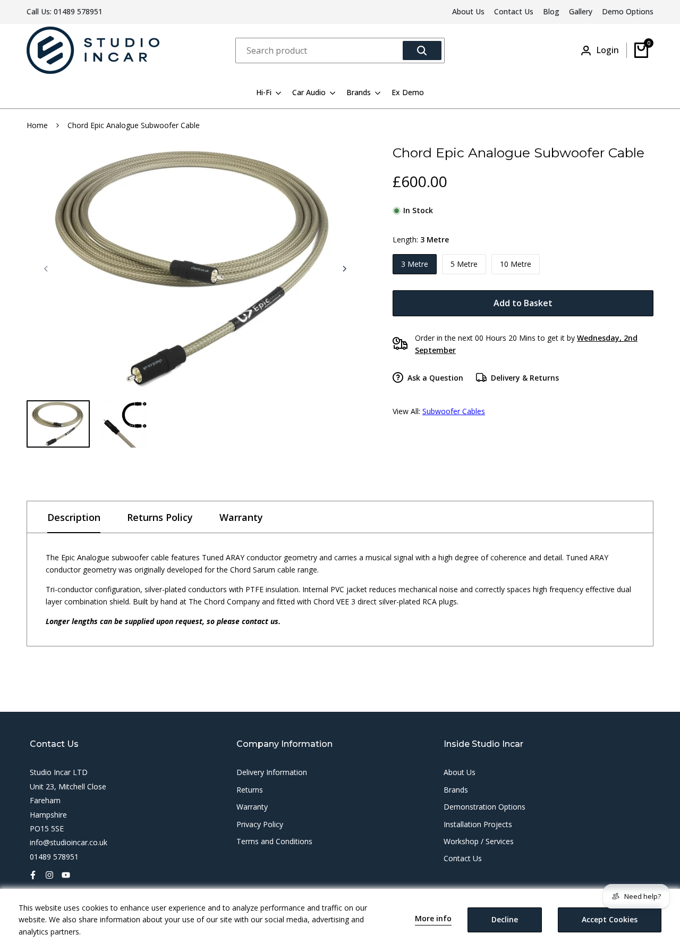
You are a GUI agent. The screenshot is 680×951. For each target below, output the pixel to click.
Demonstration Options (484, 807)
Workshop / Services (479, 841)
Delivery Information (271, 772)
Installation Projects (478, 824)
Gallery (580, 11)
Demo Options (627, 11)
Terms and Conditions (274, 841)
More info (433, 918)
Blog (551, 11)
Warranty (241, 517)
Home (37, 125)
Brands (456, 790)
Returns (249, 790)
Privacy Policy (259, 824)
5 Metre (464, 264)
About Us (468, 11)
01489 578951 (78, 11)
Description (73, 517)
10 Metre (515, 264)
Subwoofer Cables (453, 411)
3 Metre (414, 264)
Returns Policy (160, 517)
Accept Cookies (610, 919)
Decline (504, 919)
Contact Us (513, 11)
